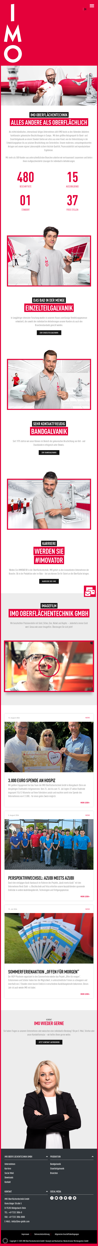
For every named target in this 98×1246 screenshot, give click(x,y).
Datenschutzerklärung (42, 1234)
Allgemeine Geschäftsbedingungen (67, 1234)
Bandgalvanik (55, 1163)
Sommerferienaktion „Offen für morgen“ (43, 971)
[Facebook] (74, 1198)
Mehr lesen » (85, 802)
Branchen (54, 1173)
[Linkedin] (65, 1198)
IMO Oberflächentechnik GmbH (18, 1156)
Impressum (25, 1234)
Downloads (9, 1177)
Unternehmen (10, 1163)
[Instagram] (70, 1198)
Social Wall (9, 1173)
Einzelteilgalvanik (57, 1168)
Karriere (8, 1168)
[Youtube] (56, 1198)
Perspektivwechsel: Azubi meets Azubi (41, 877)
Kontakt (8, 1181)
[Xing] (52, 1198)
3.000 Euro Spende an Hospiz (31, 780)
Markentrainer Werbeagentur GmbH (75, 1240)
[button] (92, 6)
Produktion (55, 1156)
